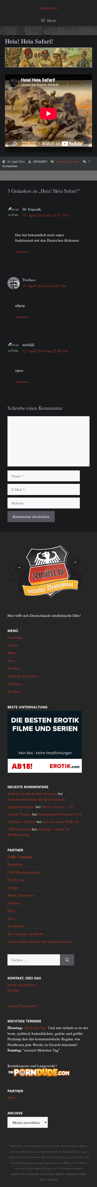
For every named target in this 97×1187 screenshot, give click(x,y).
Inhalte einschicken (67, 1174)
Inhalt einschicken (21, 984)
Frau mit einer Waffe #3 (60, 821)
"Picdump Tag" (35, 1027)
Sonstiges (14, 683)
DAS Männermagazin (24, 871)
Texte (11, 1097)
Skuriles (13, 668)
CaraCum (47, 1174)
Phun (11, 910)
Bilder (12, 652)
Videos (12, 644)
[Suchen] (67, 959)
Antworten (22, 252)
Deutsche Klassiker (67, 161)
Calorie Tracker (19, 814)
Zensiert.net (49, 7)
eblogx (12, 887)
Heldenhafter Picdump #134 (60, 814)
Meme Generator (20, 895)
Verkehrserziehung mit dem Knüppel (36, 799)
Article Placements (21, 1005)
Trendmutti (15, 925)
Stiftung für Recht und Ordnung (32, 793)
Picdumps (15, 637)
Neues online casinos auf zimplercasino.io (40, 941)
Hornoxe (14, 902)
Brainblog (15, 864)
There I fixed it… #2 (57, 806)
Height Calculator (21, 806)
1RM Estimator (19, 828)
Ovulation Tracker (21, 821)
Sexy (11, 660)
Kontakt (13, 990)
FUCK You (16, 879)
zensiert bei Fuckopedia (25, 1174)
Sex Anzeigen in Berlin (25, 933)
